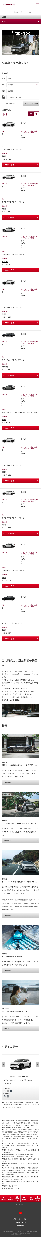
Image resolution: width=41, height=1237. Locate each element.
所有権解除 (20, 1225)
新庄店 (4, 630)
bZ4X (4, 17)
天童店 (4, 419)
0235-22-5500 (6, 580)
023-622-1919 (6, 528)
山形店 (4, 525)
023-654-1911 (6, 422)
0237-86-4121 (6, 264)
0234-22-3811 (6, 212)
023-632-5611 (6, 370)
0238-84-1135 (6, 317)
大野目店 (5, 367)
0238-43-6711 (6, 159)
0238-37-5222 (6, 475)
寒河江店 (5, 261)
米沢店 (4, 472)
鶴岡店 (4, 577)
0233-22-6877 (6, 633)
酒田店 (4, 209)
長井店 (4, 314)
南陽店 (4, 156)
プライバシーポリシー (20, 1219)
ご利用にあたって (20, 1222)
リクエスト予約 (8, 165)
